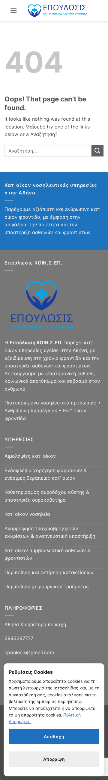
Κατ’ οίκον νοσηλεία (27, 514)
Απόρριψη (54, 759)
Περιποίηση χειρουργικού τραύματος (46, 586)
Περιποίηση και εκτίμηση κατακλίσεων (48, 572)
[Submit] (98, 150)
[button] (13, 10)
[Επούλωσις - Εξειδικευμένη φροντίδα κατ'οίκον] (58, 10)
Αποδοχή (54, 736)
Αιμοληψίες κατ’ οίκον (30, 456)
